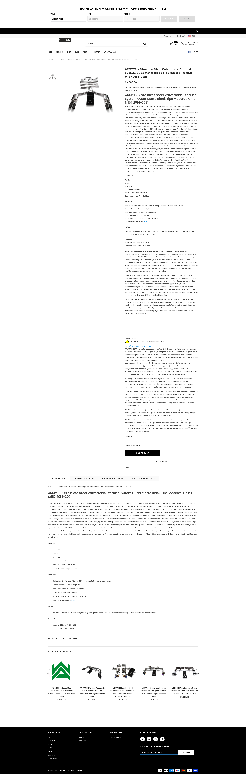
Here (145, 222)
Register (195, 42)
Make (89, 14)
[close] (197, 31)
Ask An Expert (74, 639)
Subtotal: (128, 446)
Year (53, 14)
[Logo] (64, 40)
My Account (189, 45)
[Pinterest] (162, 739)
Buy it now (161, 461)
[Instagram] (155, 739)
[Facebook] (142, 739)
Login (187, 42)
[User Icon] (182, 43)
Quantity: (128, 436)
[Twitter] (149, 739)
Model (127, 14)
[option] (90, 94)
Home (50, 59)
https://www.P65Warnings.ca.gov (138, 346)
